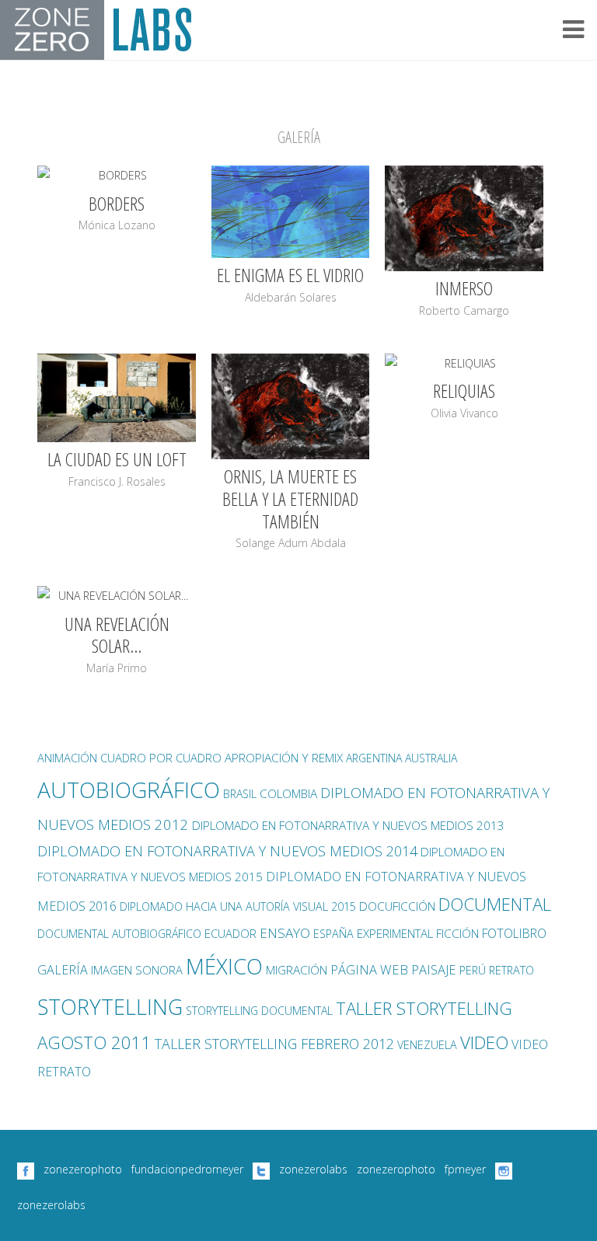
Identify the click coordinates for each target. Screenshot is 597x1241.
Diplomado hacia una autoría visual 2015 (238, 906)
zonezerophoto (83, 1169)
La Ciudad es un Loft (117, 459)
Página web (369, 969)
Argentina (374, 758)
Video (484, 1042)
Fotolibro (514, 933)
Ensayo (285, 933)
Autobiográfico (128, 789)
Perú (472, 970)
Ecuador (230, 933)
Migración (296, 970)
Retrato (511, 970)
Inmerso (464, 288)
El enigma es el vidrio (290, 275)
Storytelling (110, 1006)
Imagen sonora (137, 970)
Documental (494, 904)
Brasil (240, 793)
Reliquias (464, 390)
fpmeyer (465, 1169)
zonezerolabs (313, 1169)
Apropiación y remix (284, 758)
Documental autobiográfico (119, 933)
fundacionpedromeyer (187, 1169)
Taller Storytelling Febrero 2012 (274, 1043)
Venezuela (427, 1044)
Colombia (288, 794)
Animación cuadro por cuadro (129, 757)
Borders (117, 203)
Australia (431, 758)
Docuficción (397, 906)
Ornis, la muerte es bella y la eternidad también (290, 498)
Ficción (457, 934)
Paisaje (433, 969)
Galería (62, 969)
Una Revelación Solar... (117, 635)
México (224, 966)
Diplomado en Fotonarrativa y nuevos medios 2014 (227, 851)
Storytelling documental (259, 1010)
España (333, 933)
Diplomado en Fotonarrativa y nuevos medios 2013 (348, 825)
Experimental (395, 933)
